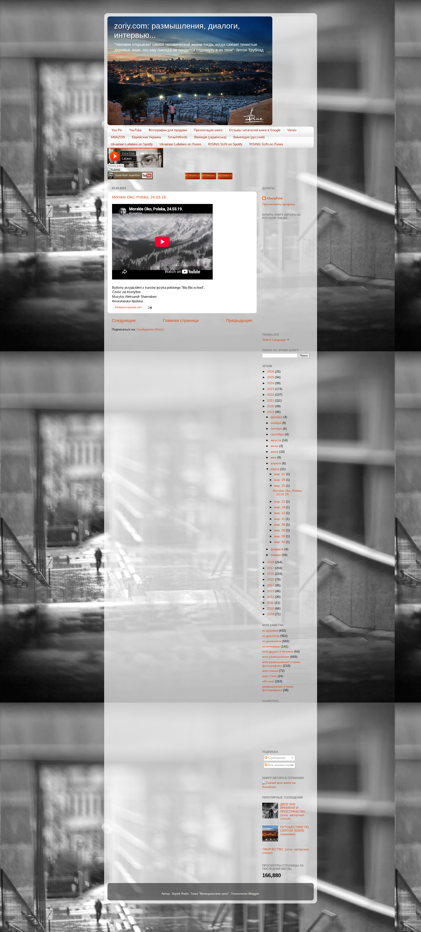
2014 (271, 585)
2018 (271, 562)
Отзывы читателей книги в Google (254, 130)
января (276, 555)
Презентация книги (208, 130)
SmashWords (177, 137)
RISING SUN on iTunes (266, 144)
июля (275, 446)
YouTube (135, 130)
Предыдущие (239, 320)
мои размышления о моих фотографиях (281, 663)
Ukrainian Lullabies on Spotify (132, 144)
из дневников (271, 641)
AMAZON (118, 137)
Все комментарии (280, 765)
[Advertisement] (282, 725)
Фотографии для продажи (167, 130)
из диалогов (270, 636)
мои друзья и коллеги (277, 651)
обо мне (268, 681)
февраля (277, 549)
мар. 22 (280, 501)
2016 (271, 573)
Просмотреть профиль (278, 204)
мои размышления (275, 656)
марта (275, 469)
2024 (271, 383)
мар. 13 (280, 513)
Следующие (124, 320)
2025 (271, 377)
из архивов (270, 630)
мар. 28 (280, 479)
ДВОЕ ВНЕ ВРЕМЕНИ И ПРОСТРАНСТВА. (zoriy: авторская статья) (293, 811)
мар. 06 (280, 530)
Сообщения (276, 757)
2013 (271, 591)
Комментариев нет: (129, 307)
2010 (271, 608)
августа (276, 440)
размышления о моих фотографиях (277, 688)
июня (275, 451)
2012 (271, 596)
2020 (271, 406)
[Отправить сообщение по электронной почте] (149, 307)
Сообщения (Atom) (150, 329)
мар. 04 (280, 542)
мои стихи (269, 676)
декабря (277, 417)
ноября (276, 423)
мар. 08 (280, 524)
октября (277, 428)
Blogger (253, 893)
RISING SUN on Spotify (225, 144)
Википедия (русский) (249, 137)
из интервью (271, 646)
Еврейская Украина (146, 137)
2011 (271, 602)
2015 (271, 579)
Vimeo (291, 130)
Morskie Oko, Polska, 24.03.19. (139, 197)
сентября (278, 434)
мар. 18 (280, 507)
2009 (271, 614)
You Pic (116, 130)
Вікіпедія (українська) (210, 137)
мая (274, 457)
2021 (271, 400)
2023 (271, 389)
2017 (271, 568)
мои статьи (270, 670)
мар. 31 (280, 474)
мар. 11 (280, 519)
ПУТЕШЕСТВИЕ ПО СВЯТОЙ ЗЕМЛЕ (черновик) (294, 831)
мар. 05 (280, 536)
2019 (271, 412)
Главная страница (181, 320)
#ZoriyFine (275, 198)
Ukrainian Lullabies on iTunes (180, 144)
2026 (271, 371)
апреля (276, 463)
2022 (271, 394)
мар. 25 (280, 485)
